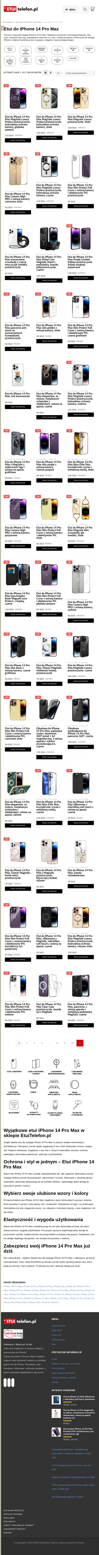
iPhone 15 (44, 1290)
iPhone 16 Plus (45, 1286)
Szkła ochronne (58, 1340)
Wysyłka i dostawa (13, 1514)
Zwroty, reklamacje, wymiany (64, 1377)
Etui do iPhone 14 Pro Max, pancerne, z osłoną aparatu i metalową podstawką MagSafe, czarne (80, 1009)
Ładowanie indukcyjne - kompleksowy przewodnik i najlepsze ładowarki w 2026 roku (71, 1453)
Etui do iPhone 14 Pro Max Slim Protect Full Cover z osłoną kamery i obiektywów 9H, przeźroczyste (81, 190)
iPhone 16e (59, 1286)
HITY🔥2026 (10, 49)
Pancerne (89, 49)
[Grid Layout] (45, 72)
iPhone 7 (55, 1302)
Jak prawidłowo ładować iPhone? (67, 1497)
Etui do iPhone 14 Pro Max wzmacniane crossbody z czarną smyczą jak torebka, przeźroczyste (17, 262)
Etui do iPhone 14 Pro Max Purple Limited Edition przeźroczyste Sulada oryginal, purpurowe (80, 262)
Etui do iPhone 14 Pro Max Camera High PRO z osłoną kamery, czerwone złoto (17, 198)
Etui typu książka (25, 60)
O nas (54, 1359)
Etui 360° (73, 58)
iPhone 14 (14, 1294)
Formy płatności (58, 1368)
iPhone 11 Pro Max (59, 1298)
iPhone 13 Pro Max (29, 1294)
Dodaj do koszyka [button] (18, 140)
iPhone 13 (59, 1294)
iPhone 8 (45, 1302)
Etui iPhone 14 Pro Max (15, 114)
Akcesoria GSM (58, 1326)
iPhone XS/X (21, 1302)
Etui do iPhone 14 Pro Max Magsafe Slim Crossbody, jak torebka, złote (80, 531)
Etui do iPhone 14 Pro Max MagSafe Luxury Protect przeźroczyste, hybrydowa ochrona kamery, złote (49, 122)
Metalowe (73, 49)
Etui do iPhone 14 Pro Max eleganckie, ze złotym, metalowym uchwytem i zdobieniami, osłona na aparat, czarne (49, 400)
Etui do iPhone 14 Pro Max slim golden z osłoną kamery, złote (48, 328)
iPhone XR (9, 1302)
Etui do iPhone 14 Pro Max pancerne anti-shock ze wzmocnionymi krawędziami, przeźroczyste (17, 332)
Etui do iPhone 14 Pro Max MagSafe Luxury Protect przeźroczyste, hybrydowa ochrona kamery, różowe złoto (80, 941)
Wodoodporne (41, 49)
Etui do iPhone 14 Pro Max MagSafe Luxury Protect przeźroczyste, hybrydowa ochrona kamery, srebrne (80, 398)
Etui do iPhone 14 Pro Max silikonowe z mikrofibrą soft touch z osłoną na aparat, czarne (80, 807)
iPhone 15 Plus (31, 1290)
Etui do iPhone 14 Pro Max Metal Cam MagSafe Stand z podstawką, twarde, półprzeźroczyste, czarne (48, 263)
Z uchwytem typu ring (9, 61)
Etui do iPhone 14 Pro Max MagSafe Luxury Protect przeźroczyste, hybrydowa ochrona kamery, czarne (49, 190)
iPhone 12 (28, 1298)
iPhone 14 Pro (77, 1290)
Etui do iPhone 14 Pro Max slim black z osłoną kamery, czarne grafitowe (17, 669)
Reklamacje (9, 1522)
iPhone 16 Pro (30, 1286)
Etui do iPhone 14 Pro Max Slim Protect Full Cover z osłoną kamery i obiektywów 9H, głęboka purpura (49, 598)
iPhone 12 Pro (16, 1298)
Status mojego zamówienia (63, 1373)
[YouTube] (8, 1379)
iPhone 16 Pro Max (13, 1286)
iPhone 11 (89, 1298)
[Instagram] (5, 1379)
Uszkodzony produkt (14, 1529)
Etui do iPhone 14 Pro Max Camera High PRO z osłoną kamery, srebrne (80, 606)
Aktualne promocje (14, 1510)
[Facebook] (12, 1379)
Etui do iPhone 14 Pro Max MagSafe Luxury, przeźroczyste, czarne (80, 668)
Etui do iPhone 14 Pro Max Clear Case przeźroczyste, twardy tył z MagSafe (48, 1008)
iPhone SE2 (34, 1302)
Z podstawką (41, 60)
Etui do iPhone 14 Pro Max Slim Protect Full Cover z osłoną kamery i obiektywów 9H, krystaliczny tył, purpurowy (18, 942)
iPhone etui (56, 1335)
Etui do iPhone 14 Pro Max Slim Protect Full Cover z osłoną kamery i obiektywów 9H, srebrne (18, 1009)
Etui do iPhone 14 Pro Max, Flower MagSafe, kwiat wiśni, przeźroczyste (18, 874)
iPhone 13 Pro (46, 1294)
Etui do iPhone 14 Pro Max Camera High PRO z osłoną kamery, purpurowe (17, 531)
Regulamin (9, 1518)
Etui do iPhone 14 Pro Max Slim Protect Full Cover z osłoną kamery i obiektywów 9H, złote (49, 532)
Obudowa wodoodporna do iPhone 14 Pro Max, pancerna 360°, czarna (80, 732)
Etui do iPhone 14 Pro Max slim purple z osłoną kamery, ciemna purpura (48, 466)
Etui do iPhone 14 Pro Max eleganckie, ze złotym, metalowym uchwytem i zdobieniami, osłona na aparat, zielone (18, 808)
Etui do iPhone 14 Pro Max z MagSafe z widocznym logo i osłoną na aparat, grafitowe (17, 467)
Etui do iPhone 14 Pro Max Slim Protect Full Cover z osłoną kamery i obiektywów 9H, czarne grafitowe (81, 330)
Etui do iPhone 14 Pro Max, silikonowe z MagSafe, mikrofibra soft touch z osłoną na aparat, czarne (48, 941)
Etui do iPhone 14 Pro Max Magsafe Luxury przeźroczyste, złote (80, 119)
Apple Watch (57, 1330)
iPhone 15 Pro (16, 1290)
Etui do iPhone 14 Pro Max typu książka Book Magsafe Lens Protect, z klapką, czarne (17, 598)
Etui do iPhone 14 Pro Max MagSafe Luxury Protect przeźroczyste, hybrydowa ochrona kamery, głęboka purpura (17, 123)
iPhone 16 (70, 1286)
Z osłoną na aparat (25, 51)
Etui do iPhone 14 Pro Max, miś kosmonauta (17, 395)
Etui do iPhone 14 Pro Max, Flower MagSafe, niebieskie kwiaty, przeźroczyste (49, 669)
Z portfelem (57, 60)
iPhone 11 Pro (76, 1298)
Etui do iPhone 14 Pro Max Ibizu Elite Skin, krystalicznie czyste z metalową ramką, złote (81, 466)
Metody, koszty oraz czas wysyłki (66, 1364)
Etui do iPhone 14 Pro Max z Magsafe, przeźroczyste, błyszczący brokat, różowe (48, 875)
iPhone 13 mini (72, 1294)
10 (72, 1043)
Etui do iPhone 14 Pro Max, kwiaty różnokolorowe (80, 873)
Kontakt (55, 1382)
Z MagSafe (57, 50)
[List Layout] (51, 72)
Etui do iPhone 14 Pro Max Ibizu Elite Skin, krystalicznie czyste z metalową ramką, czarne (48, 807)
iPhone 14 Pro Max (59, 1290)
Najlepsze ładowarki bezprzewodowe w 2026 (73, 1477)
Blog (53, 1344)
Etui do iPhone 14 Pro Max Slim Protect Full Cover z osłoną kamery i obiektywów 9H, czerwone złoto (18, 733)
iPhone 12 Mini (42, 1298)
